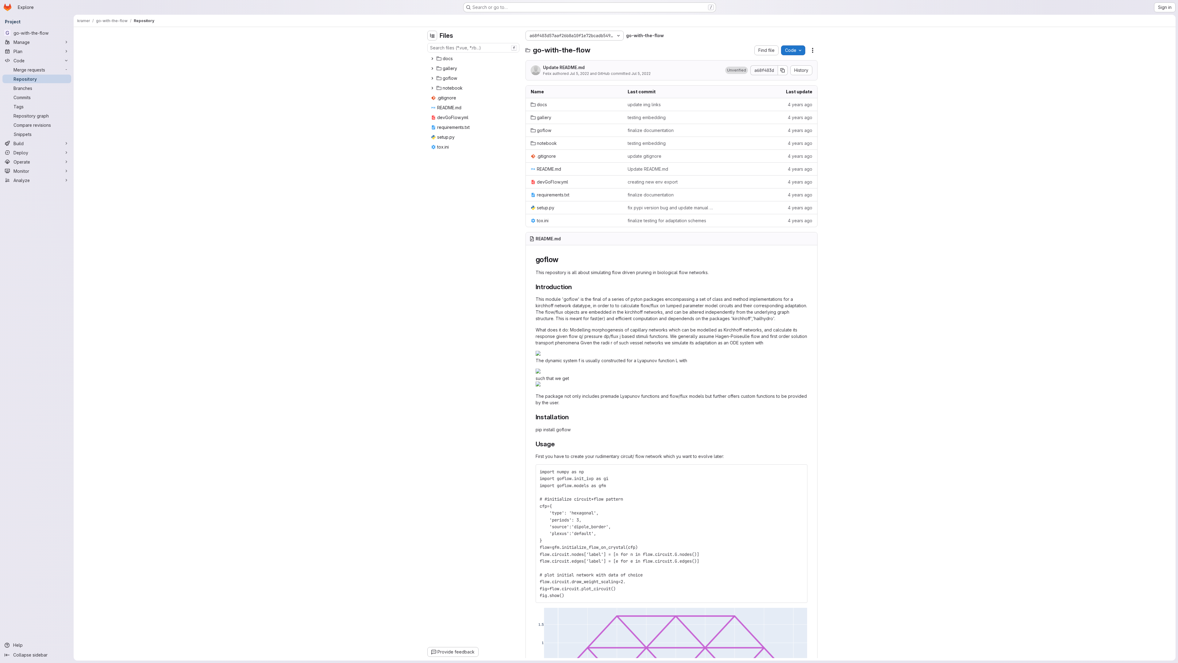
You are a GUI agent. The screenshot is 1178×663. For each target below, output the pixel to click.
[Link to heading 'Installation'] (572, 417)
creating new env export (653, 181)
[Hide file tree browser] (432, 36)
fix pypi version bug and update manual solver (671, 207)
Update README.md (564, 67)
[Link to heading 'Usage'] (557, 444)
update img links (644, 104)
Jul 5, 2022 (579, 73)
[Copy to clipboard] (800, 472)
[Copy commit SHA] (783, 70)
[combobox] (473, 47)
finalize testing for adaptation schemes (667, 220)
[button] (736, 70)
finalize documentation (651, 130)
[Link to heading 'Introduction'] (575, 287)
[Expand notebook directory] (432, 88)
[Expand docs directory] (432, 58)
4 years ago (800, 104)
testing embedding (647, 117)
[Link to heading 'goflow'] (562, 259)
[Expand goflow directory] (432, 78)
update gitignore (644, 156)
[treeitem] (474, 59)
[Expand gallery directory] (432, 68)
